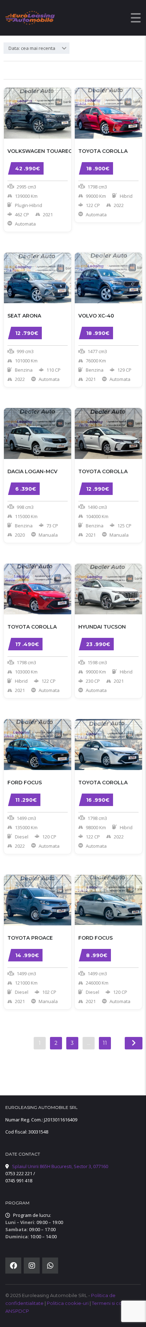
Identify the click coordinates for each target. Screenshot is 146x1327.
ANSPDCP (17, 1311)
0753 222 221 (18, 1173)
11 (105, 1043)
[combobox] (36, 48)
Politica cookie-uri (68, 1303)
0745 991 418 (18, 1180)
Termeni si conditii (113, 1303)
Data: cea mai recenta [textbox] (32, 48)
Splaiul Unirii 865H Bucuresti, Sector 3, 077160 (60, 1166)
